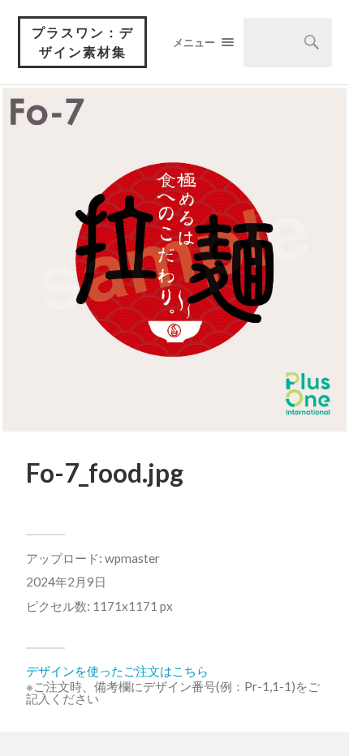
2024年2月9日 (66, 581)
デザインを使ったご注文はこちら (117, 671)
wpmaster (132, 558)
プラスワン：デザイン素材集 (83, 41)
